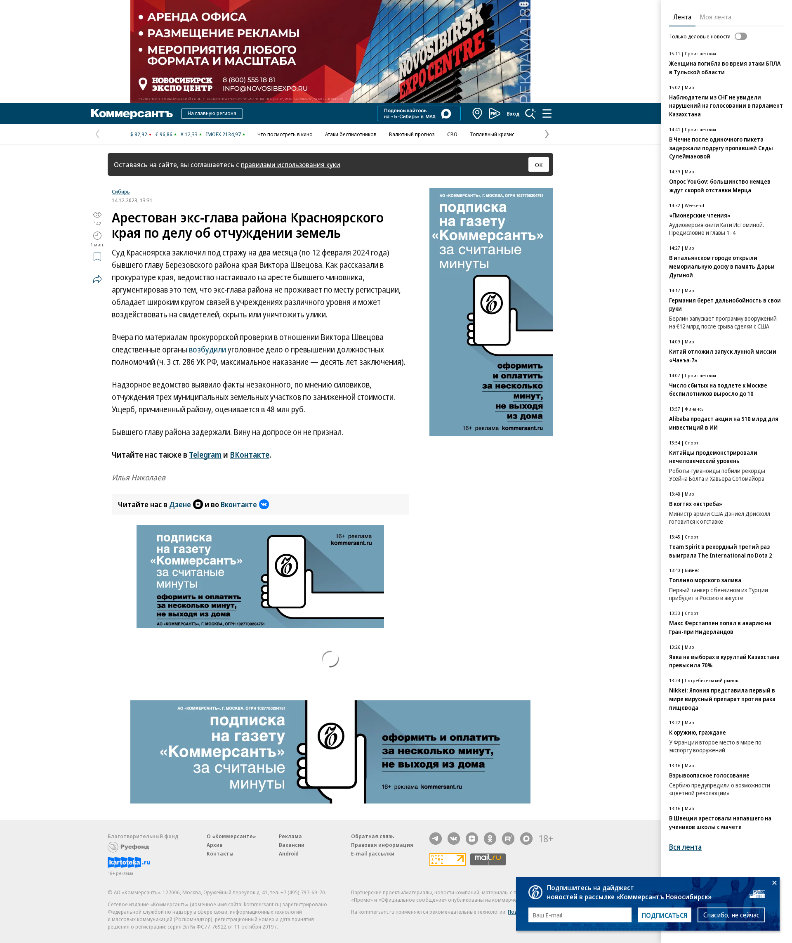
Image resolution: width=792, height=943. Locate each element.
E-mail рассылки (372, 853)
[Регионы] (477, 113)
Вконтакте (239, 504)
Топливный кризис (492, 134)
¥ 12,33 (189, 134)
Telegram (205, 454)
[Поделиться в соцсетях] (97, 279)
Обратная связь (372, 836)
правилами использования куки (290, 164)
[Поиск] (530, 113)
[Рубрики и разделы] (547, 113)
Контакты (220, 853)
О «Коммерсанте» (231, 836)
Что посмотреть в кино (285, 134)
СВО (452, 134)
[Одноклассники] (490, 838)
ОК (539, 165)
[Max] (526, 838)
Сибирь (121, 191)
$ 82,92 (138, 134)
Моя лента (715, 16)
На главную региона (212, 113)
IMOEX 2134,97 (223, 134)
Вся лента (685, 847)
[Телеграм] (435, 838)
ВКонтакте (249, 454)
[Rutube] (508, 838)
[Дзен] (472, 838)
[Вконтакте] (454, 838)
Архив (214, 844)
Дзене (180, 504)
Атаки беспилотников (351, 134)
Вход (513, 113)
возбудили (208, 349)
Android (289, 853)
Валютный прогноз (412, 134)
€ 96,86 (164, 134)
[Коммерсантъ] (132, 113)
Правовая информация (382, 844)
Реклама (290, 836)
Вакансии (291, 844)
